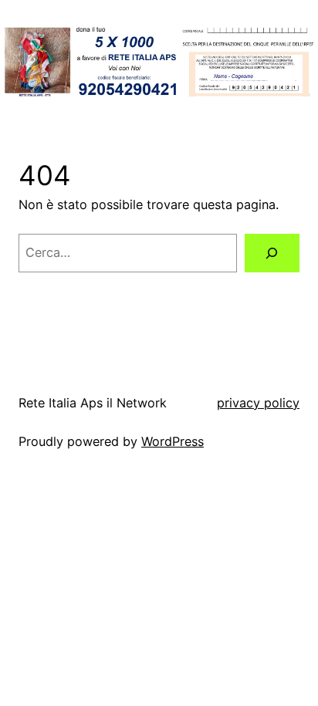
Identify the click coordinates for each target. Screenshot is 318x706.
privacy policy (258, 402)
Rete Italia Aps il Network (93, 402)
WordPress (172, 441)
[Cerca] (272, 253)
